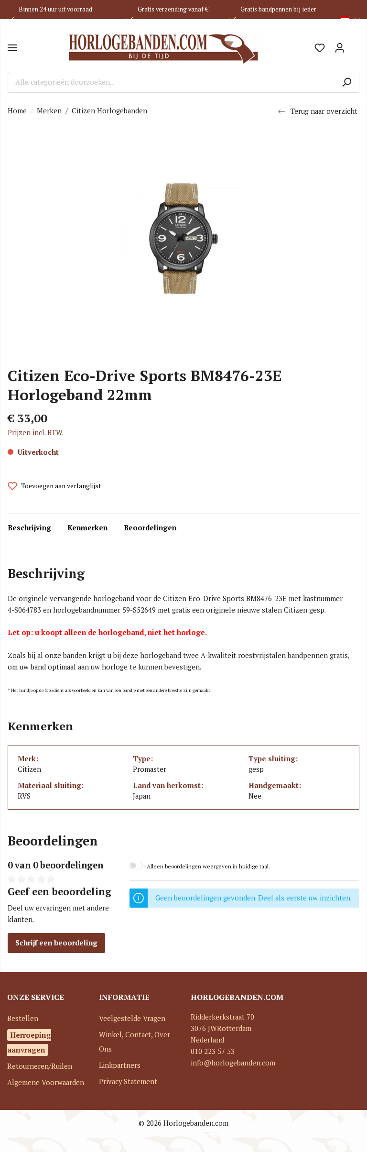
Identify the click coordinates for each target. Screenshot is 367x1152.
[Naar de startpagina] (163, 48)
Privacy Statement (128, 1081)
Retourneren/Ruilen (39, 1066)
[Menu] (12, 47)
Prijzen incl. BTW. (36, 432)
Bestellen (22, 1018)
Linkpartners (119, 1065)
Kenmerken (87, 527)
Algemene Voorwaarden (45, 1082)
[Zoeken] (346, 82)
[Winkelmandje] (354, 44)
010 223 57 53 (213, 1051)
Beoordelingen (150, 527)
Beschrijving (29, 527)
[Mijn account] (340, 47)
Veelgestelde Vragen (132, 1018)
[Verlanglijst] (320, 47)
